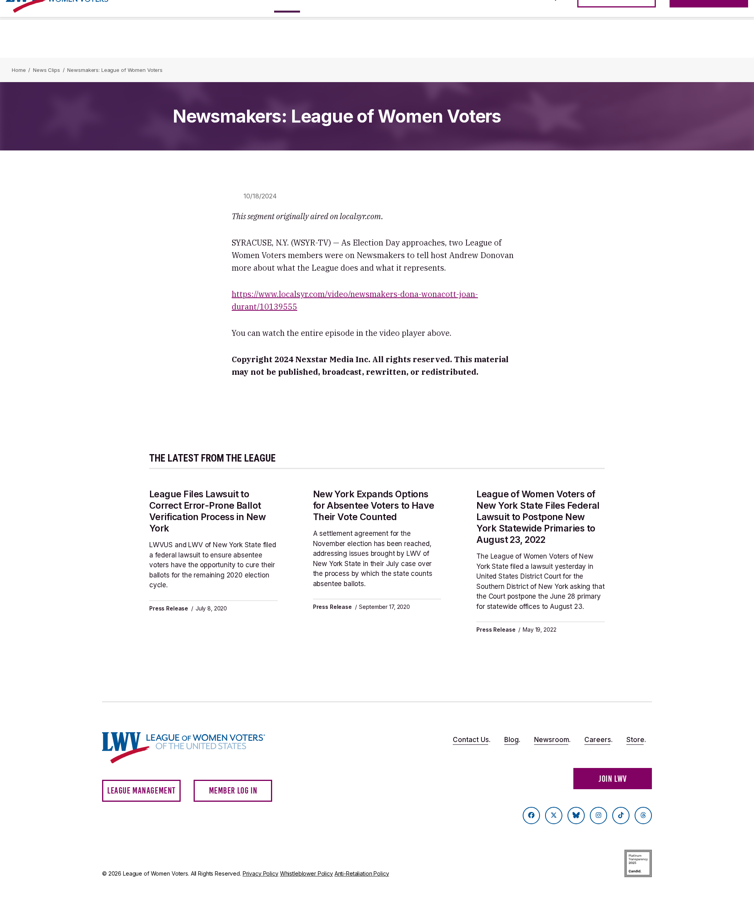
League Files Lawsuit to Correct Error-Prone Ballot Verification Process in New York (207, 511)
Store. (636, 740)
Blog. (512, 740)
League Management (141, 790)
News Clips (46, 70)
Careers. (598, 740)
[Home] (191, 747)
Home (19, 70)
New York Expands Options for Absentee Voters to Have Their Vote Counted (373, 505)
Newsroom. (552, 740)
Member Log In (233, 790)
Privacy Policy (260, 873)
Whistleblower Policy (306, 873)
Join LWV (612, 779)
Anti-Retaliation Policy (362, 873)
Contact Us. (471, 740)
